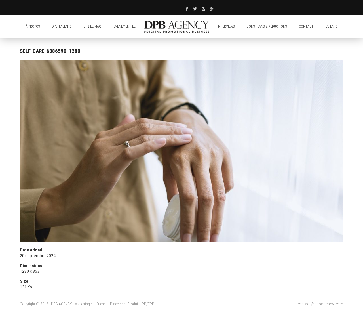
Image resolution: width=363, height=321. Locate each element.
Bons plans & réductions (267, 26)
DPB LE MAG (92, 26)
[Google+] (212, 9)
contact (306, 26)
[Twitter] (195, 9)
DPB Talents (61, 26)
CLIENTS (331, 26)
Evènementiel (124, 26)
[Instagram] (203, 9)
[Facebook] (186, 9)
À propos (33, 26)
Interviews (226, 26)
